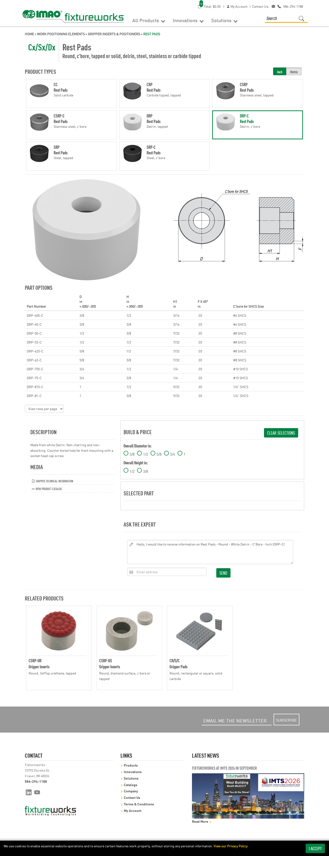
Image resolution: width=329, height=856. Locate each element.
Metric (294, 71)
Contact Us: (260, 6)
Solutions (222, 20)
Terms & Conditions (139, 804)
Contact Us (132, 797)
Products (131, 765)
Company (131, 791)
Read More (200, 821)
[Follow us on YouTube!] (37, 792)
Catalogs (130, 784)
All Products (146, 20)
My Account (239, 6)
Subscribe (286, 720)
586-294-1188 (293, 6)
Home (29, 33)
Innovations (186, 20)
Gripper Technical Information (54, 481)
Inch (279, 71)
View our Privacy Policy (231, 845)
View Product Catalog (48, 488)
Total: (210, 6)
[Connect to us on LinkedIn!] (29, 792)
